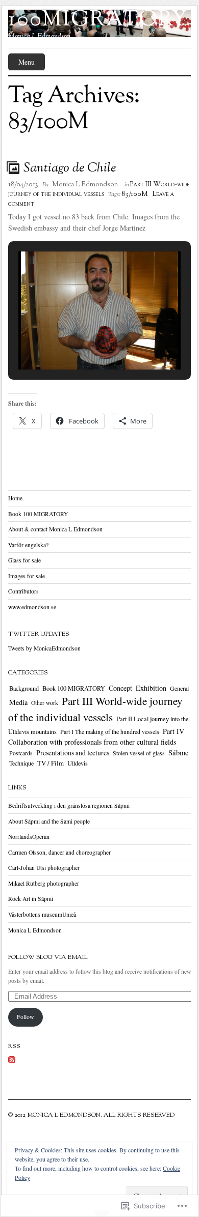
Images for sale (26, 576)
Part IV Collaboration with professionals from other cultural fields (96, 736)
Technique (21, 763)
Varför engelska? (28, 545)
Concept (120, 688)
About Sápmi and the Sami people (49, 821)
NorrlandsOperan (28, 836)
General (179, 688)
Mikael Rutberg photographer (43, 883)
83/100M (134, 194)
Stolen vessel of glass (139, 753)
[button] (76, 342)
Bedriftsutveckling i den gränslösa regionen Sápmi (69, 805)
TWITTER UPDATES (38, 634)
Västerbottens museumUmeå (42, 914)
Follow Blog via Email (48, 957)
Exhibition (151, 688)
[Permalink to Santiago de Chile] (14, 167)
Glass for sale (24, 560)
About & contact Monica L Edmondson (55, 529)
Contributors (23, 591)
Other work (44, 702)
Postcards (21, 753)
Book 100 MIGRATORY (38, 514)
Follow (25, 1017)
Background (24, 688)
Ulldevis (77, 763)
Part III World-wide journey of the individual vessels (99, 189)
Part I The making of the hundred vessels (109, 731)
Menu (26, 62)
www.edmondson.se (32, 607)
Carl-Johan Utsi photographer (44, 867)
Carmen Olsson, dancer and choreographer (59, 852)
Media (18, 702)
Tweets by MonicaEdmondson (44, 648)
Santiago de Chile (69, 168)
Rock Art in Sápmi (30, 898)
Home (15, 498)
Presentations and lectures (72, 752)
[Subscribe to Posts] (11, 1064)
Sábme (178, 752)
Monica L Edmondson (85, 184)
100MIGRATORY (98, 20)
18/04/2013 (23, 184)
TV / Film (50, 763)
